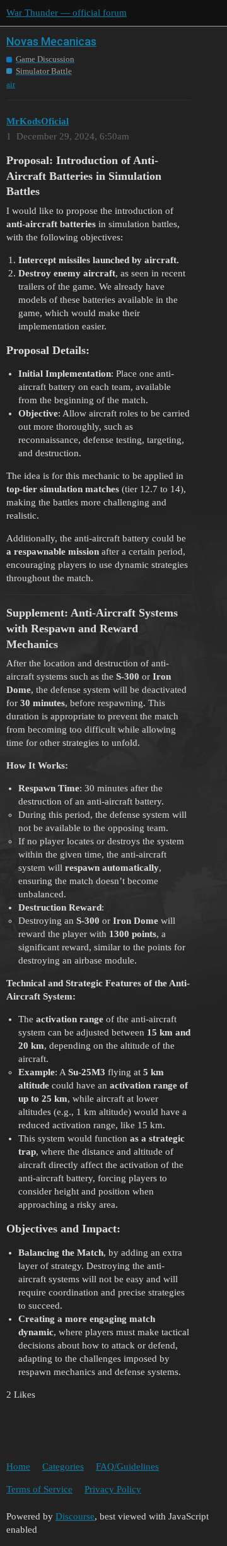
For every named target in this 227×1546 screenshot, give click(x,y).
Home (18, 1466)
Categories (63, 1466)
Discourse (75, 1516)
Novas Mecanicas (51, 41)
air (10, 84)
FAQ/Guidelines (127, 1466)
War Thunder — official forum (66, 13)
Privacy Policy (112, 1489)
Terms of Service (39, 1489)
